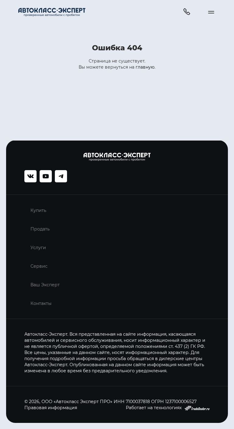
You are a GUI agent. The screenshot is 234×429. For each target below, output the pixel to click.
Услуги (38, 247)
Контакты (40, 303)
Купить (38, 210)
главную (145, 67)
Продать (40, 229)
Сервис (39, 266)
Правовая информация (50, 407)
